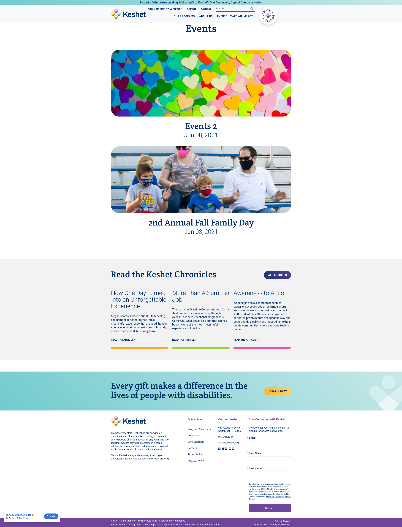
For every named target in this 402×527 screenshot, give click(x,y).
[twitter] (219, 448)
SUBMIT (270, 508)
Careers (191, 8)
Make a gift (186, 2)
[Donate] (268, 16)
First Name (255, 453)
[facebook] (223, 448)
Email (252, 437)
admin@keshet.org (228, 442)
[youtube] (230, 448)
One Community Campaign (165, 8)
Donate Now (278, 391)
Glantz (286, 520)
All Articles (277, 275)
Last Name (255, 468)
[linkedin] (233, 448)
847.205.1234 (225, 436)
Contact (206, 8)
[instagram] (226, 448)
